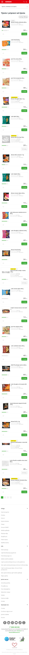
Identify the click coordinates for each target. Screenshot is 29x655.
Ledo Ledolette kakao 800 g (17, 345)
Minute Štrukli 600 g (16, 249)
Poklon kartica (4, 539)
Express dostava (5, 521)
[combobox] (14, 6)
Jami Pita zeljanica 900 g (17, 326)
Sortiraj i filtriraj (23, 17)
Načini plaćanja (4, 549)
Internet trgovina (5, 512)
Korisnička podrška (5, 583)
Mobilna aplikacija (5, 530)
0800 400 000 (15, 627)
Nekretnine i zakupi (5, 592)
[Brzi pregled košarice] (27, 1)
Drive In (3, 518)
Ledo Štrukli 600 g (15, 39)
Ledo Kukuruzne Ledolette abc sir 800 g (18, 213)
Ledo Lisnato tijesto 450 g (17, 288)
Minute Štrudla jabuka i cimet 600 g (19, 443)
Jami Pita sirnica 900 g (16, 59)
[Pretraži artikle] (24, 1)
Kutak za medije (4, 598)
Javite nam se (4, 579)
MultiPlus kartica (5, 542)
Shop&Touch (4, 536)
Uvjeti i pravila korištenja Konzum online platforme (13, 562)
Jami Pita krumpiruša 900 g (17, 78)
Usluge (3, 508)
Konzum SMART (5, 527)
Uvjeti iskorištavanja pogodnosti (8, 552)
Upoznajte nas (5, 604)
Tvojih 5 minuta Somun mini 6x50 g (19, 308)
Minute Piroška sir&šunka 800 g (18, 22)
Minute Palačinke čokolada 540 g (19, 480)
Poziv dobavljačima (5, 589)
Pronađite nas (4, 586)
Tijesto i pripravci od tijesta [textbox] (9, 6)
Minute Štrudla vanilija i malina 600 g (18, 271)
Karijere (3, 595)
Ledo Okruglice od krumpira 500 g (19, 385)
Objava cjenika (4, 576)
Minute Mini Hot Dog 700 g (17, 137)
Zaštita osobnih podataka (7, 559)
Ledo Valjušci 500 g (15, 174)
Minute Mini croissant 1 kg (17, 154)
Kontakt (3, 601)
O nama (3, 608)
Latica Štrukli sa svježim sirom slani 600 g (18, 461)
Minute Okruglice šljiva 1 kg (17, 99)
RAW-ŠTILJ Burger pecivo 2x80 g (18, 365)
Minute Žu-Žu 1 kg (15, 421)
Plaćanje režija (4, 533)
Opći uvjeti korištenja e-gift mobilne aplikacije (11, 572)
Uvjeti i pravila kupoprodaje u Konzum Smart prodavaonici (11, 568)
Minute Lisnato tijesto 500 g (17, 193)
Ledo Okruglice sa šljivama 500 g (19, 230)
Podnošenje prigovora (6, 556)
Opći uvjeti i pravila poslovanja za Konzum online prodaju (14, 565)
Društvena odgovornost (6, 611)
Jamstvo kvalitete (5, 614)
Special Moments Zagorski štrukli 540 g (18, 404)
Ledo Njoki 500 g (15, 116)
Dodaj (24, 34)
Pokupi (2, 524)
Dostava (3, 515)
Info (2, 546)
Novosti (3, 617)
